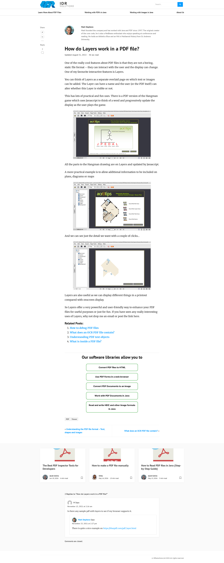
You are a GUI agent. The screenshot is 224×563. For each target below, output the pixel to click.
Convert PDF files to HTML (112, 367)
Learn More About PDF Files (49, 12)
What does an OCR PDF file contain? (92, 332)
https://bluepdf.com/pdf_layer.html (119, 528)
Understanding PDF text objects (89, 337)
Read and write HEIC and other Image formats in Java (112, 407)
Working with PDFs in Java (95, 12)
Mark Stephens (87, 27)
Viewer (74, 419)
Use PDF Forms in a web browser (112, 376)
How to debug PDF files (84, 327)
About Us (180, 12)
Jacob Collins (54, 476)
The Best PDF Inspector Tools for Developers (60, 467)
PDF (67, 419)
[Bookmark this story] (81, 479)
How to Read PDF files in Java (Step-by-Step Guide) (161, 467)
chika (101, 476)
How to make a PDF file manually (110, 465)
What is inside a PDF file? (85, 341)
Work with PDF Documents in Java (112, 395)
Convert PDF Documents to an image (112, 386)
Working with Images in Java (141, 12)
